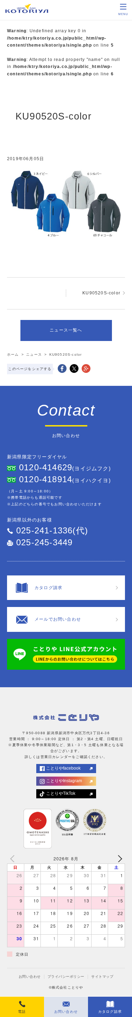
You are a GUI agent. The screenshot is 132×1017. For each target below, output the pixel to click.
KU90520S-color (101, 293)
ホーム (13, 354)
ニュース (34, 354)
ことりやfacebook (63, 768)
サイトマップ (102, 976)
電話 (22, 1011)
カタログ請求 (110, 1011)
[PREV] (13, 858)
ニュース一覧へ (66, 330)
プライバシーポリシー (66, 976)
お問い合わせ (30, 976)
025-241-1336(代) (52, 530)
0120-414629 (45, 467)
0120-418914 (45, 479)
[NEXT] (118, 858)
